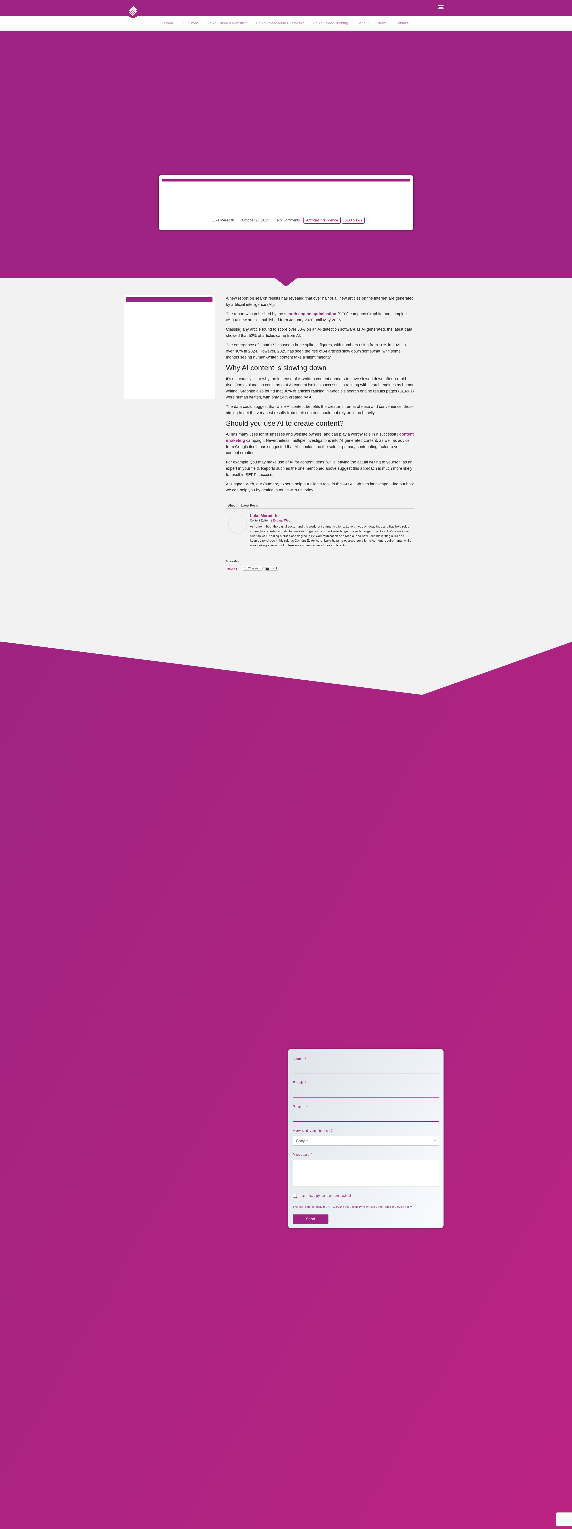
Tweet (231, 568)
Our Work (190, 23)
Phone (300, 1107)
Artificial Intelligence (322, 220)
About (363, 23)
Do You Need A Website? (227, 23)
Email (299, 1083)
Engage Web (281, 520)
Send (310, 1219)
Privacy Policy (368, 1206)
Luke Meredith (263, 515)
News (382, 23)
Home (169, 23)
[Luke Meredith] (237, 531)
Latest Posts (249, 505)
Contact (401, 23)
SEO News (353, 220)
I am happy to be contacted (325, 1195)
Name (299, 1059)
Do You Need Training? (331, 23)
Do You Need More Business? (280, 23)
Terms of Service (393, 1206)
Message (302, 1154)
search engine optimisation (310, 313)
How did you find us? (313, 1131)
